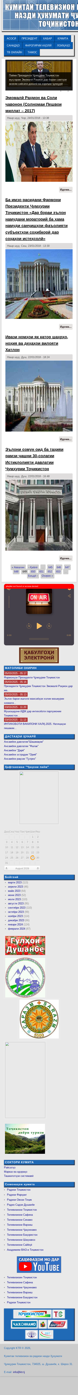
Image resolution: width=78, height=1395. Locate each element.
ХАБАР (47, 38)
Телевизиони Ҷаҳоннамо (22, 1229)
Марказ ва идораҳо (15, 1171)
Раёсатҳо (9, 1167)
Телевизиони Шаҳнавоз (21, 1239)
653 (58, 571)
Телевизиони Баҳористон (22, 1234)
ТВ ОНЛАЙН (14, 52)
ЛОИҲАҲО (63, 45)
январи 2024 (15, 924)
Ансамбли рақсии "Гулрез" (20, 758)
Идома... (66, 190)
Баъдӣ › (33, 575)
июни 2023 (14, 895)
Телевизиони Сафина (20, 1214)
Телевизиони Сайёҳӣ (19, 1244)
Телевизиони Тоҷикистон (22, 1209)
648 (16, 571)
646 (59, 567)
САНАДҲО (13, 45)
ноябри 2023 (15, 916)
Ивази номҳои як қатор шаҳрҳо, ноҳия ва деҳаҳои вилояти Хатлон (36, 343)
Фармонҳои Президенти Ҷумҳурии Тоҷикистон (32, 677)
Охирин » (47, 575)
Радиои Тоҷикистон (18, 1189)
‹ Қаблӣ (33, 567)
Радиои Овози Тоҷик (19, 1199)
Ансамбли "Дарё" (14, 750)
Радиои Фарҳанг (17, 1194)
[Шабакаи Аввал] (32, 1317)
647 (67, 567)
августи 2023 (16, 903)
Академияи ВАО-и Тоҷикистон (25, 1249)
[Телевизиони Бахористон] (42, 1327)
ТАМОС (32, 52)
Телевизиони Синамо (19, 1219)
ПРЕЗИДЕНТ (29, 38)
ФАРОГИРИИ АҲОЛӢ (38, 45)
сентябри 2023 (16, 907)
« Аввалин (18, 567)
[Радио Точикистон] (57, 1327)
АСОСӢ (11, 38)
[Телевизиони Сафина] (58, 1317)
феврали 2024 (16, 928)
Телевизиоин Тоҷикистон (22, 1277)
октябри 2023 (16, 911)
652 (50, 571)
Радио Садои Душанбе (21, 1204)
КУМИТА (63, 38)
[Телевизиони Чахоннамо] (24, 1327)
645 (50, 567)
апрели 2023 (15, 886)
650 (33, 571)
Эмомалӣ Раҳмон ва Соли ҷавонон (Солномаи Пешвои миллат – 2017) (33, 104)
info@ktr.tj (19, 1372)
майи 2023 (14, 890)
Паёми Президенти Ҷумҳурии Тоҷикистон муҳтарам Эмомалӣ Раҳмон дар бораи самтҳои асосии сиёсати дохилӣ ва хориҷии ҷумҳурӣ (38, 79)
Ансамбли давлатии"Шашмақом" (24, 741)
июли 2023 (14, 899)
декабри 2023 (16, 920)
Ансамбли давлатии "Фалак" (21, 746)
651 (41, 571)
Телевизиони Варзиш (19, 1224)
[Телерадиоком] (31, 1338)
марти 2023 (15, 882)
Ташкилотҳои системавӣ (18, 1175)
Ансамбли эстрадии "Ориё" (20, 754)
